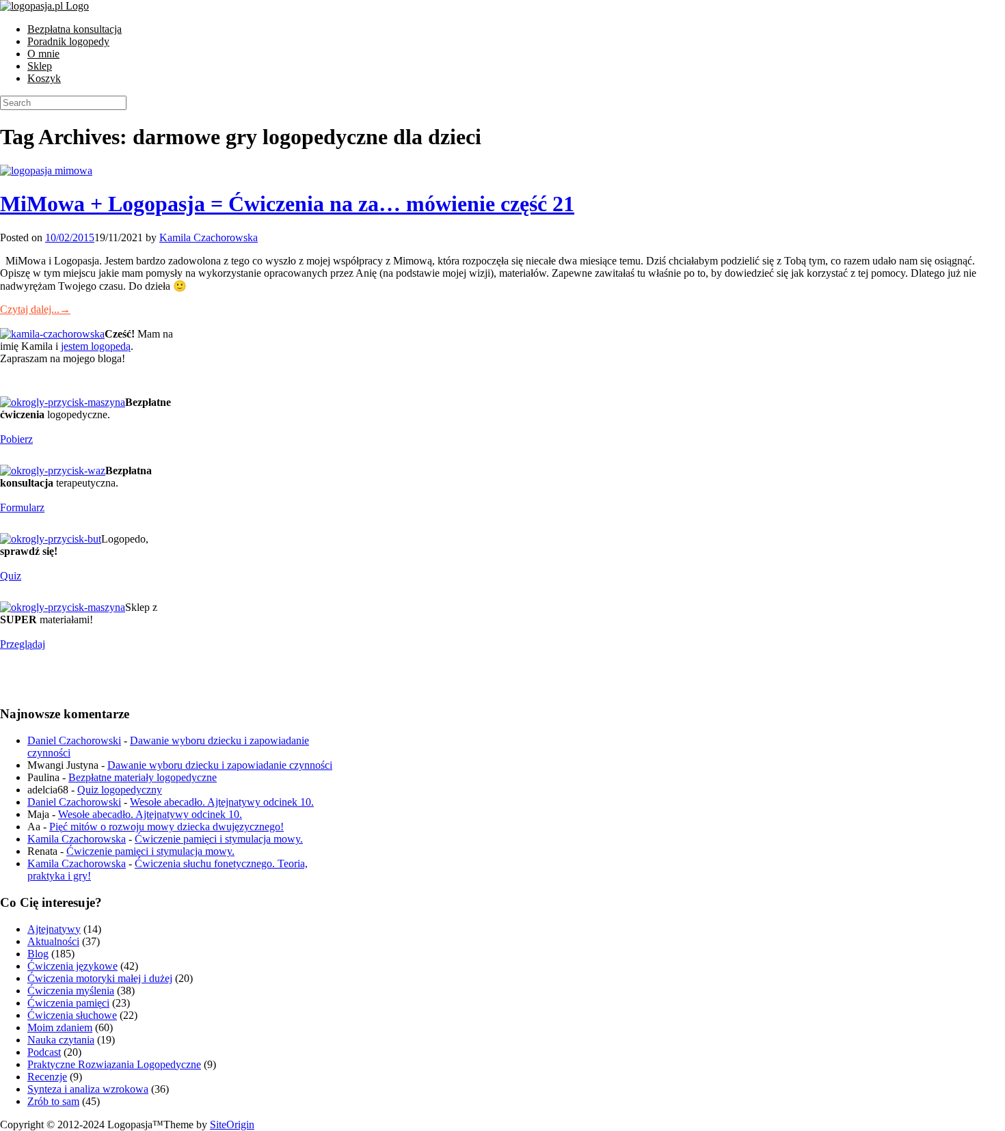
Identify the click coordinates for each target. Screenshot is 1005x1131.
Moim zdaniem (59, 1027)
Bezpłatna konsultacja (74, 29)
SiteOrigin (232, 1124)
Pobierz (16, 439)
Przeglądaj (22, 644)
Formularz (22, 507)
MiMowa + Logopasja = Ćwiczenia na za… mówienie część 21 (287, 203)
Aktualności (53, 941)
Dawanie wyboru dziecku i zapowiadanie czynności (219, 765)
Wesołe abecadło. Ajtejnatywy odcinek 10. (222, 802)
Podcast (44, 1052)
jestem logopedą (96, 346)
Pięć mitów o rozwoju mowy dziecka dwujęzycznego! (166, 826)
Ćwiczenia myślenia (70, 990)
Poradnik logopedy (68, 41)
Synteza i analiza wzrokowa (87, 1089)
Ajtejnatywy (54, 929)
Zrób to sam (53, 1101)
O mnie (43, 53)
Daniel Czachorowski (74, 740)
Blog (38, 953)
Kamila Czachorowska (208, 237)
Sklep (39, 66)
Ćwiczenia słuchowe (72, 1015)
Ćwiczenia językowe (72, 966)
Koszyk (44, 78)
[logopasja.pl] (44, 6)
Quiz (10, 576)
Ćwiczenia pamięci (68, 1003)
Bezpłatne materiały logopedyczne (142, 777)
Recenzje (47, 1076)
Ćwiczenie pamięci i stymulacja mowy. (219, 839)
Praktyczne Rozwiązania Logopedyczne (114, 1064)
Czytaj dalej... (35, 309)
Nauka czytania (60, 1040)
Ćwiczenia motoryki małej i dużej (99, 978)
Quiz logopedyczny (119, 789)
